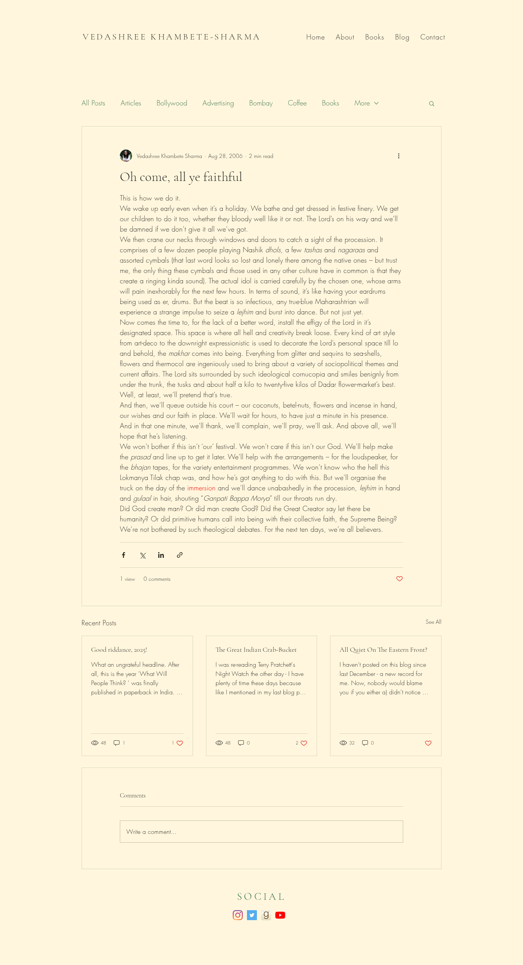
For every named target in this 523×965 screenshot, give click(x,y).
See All (433, 621)
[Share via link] (179, 555)
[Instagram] (238, 915)
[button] (431, 103)
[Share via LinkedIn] (161, 555)
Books (330, 102)
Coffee (297, 102)
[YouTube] (280, 915)
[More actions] (398, 155)
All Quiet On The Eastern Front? (383, 649)
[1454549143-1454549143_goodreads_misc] (266, 915)
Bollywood (172, 102)
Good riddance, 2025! (119, 649)
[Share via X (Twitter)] (142, 555)
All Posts (93, 102)
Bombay (261, 102)
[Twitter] (252, 915)
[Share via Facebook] (123, 555)
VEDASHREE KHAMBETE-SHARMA (172, 36)
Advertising (218, 102)
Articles (131, 102)
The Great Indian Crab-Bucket (256, 649)
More (362, 102)
